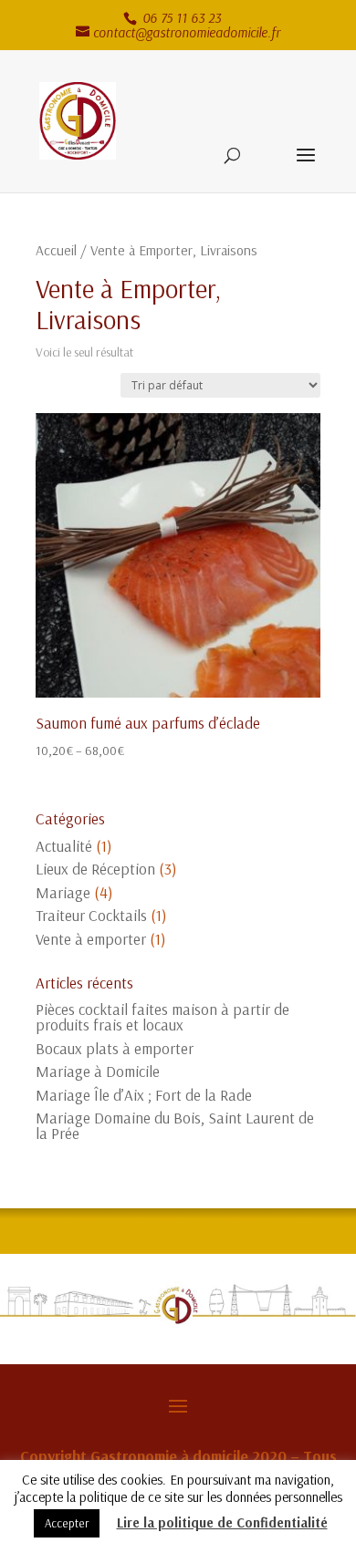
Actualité (64, 845)
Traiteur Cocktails (91, 915)
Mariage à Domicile (98, 1071)
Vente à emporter (91, 938)
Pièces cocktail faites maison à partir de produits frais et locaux (162, 1016)
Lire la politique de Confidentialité (222, 1522)
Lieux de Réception (95, 868)
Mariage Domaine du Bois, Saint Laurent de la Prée (175, 1125)
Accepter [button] (67, 1523)
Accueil (56, 250)
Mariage (63, 892)
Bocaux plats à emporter (115, 1048)
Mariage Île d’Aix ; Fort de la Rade (144, 1094)
